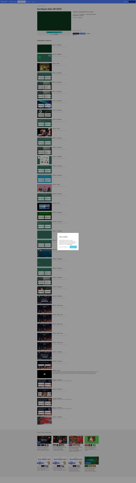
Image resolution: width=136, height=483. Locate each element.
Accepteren (73, 246)
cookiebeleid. (69, 244)
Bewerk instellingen (63, 246)
